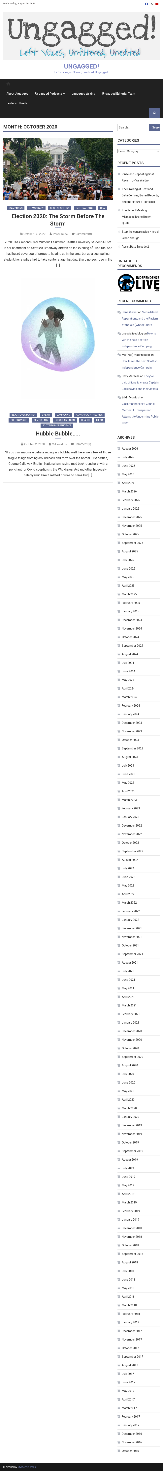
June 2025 (128, 568)
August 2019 (130, 1159)
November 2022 (132, 834)
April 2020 (128, 1099)
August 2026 (130, 448)
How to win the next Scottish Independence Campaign (139, 340)
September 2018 (132, 1253)
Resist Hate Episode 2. (135, 246)
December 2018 (132, 1228)
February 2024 (131, 705)
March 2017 (129, 1408)
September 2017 (132, 1356)
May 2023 (128, 782)
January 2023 (130, 817)
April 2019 (128, 1193)
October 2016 (130, 1450)
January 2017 (130, 1425)
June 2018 (128, 1279)
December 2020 (132, 1031)
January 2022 (130, 919)
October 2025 (130, 534)
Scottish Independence (57, 425)
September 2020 (132, 1056)
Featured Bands (17, 103)
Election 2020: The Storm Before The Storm (58, 220)
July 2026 (128, 457)
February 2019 (131, 1211)
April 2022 (128, 894)
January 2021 (130, 1022)
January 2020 (130, 1116)
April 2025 (128, 585)
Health (85, 420)
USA (102, 208)
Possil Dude (60, 233)
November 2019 (132, 1134)
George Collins (59, 208)
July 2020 (128, 1074)
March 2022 (129, 902)
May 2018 (128, 1288)
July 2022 (128, 868)
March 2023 (129, 799)
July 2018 (128, 1271)
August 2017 (130, 1365)
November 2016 (132, 1442)
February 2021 (131, 1014)
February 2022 (131, 911)
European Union (65, 420)
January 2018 (130, 1322)
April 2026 (128, 482)
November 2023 (132, 731)
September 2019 (132, 1151)
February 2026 (131, 500)
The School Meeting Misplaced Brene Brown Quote (136, 217)
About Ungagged (17, 93)
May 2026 (128, 474)
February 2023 (131, 808)
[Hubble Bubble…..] (58, 342)
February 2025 (131, 602)
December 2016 (132, 1433)
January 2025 (130, 611)
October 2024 (130, 637)
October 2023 (130, 739)
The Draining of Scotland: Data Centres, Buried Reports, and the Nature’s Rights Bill (140, 195)
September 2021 (132, 954)
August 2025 (130, 551)
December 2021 (132, 928)
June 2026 (128, 465)
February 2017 (131, 1416)
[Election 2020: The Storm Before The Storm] (58, 168)
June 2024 (128, 671)
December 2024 (132, 620)
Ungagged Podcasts (48, 93)
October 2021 (130, 945)
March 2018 (129, 1305)
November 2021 (132, 936)
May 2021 (128, 988)
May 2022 (128, 885)
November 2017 (132, 1339)
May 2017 (128, 1391)
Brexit (46, 414)
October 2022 (130, 842)
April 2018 (128, 1296)
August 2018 (130, 1262)
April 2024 (128, 688)
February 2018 (131, 1313)
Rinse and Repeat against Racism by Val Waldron (138, 177)
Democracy (36, 208)
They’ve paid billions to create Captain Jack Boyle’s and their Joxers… (141, 382)
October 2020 (130, 1048)
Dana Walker (130, 312)
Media (99, 420)
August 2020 (130, 1065)
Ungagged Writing (83, 93)
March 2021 (129, 1005)
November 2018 (132, 1236)
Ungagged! (81, 66)
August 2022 (130, 859)
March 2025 (129, 594)
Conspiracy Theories (89, 414)
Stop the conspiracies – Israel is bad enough (140, 235)
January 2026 (130, 508)
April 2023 (128, 791)
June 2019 (128, 1176)
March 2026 (129, 491)
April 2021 (128, 996)
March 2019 (129, 1202)
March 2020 (129, 1108)
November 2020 (132, 1039)
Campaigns (15, 208)
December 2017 (132, 1331)
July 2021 (128, 971)
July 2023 (128, 765)
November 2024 (132, 628)
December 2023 (132, 722)
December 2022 (132, 825)
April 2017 (128, 1399)
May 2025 (128, 577)
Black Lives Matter (23, 414)
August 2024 (130, 654)
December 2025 (132, 517)
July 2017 (128, 1373)
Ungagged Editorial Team (118, 93)
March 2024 (129, 697)
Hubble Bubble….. (58, 433)
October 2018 (130, 1245)
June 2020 (128, 1082)
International (85, 208)
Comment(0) (84, 233)
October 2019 (130, 1142)
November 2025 (132, 525)
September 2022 (132, 851)
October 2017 (130, 1348)
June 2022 (128, 877)
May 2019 (128, 1185)
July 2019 (128, 1168)
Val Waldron (59, 444)
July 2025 (128, 560)
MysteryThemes (27, 1466)
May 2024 (128, 680)
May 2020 (128, 1091)
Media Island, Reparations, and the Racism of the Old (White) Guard (140, 319)
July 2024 (128, 662)
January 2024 (130, 714)
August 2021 (130, 962)
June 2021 (128, 979)
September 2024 (132, 645)
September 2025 (132, 542)
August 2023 (130, 757)
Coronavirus (19, 420)
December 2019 (132, 1125)
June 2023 (128, 774)
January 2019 (130, 1219)
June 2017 (128, 1382)
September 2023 (132, 748)
